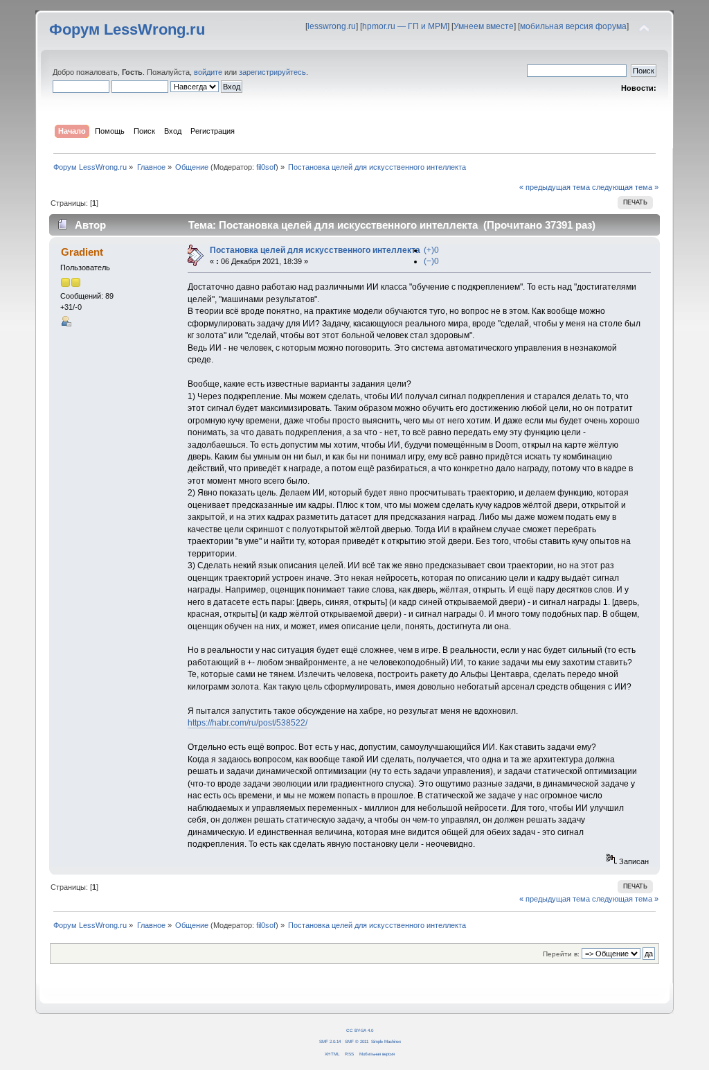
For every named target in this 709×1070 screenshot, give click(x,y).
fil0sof (266, 167)
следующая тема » (625, 187)
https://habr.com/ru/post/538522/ (247, 723)
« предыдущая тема (554, 187)
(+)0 (431, 250)
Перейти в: (561, 954)
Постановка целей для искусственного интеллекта (315, 250)
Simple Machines (386, 1041)
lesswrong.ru (331, 26)
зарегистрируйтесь (272, 72)
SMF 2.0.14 (330, 1041)
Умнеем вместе (484, 26)
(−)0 (431, 261)
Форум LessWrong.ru (127, 29)
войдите (208, 72)
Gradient (82, 252)
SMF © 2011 (356, 1041)
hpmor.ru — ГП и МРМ (404, 26)
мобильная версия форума (573, 26)
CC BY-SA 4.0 (359, 1030)
